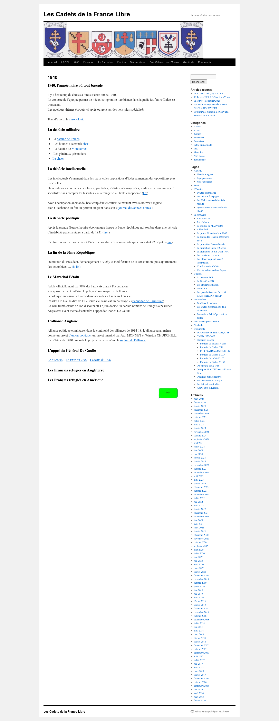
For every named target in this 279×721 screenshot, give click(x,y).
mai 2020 (198, 560)
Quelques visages (205, 339)
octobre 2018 (200, 615)
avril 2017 (199, 667)
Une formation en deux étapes (211, 269)
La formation (105, 62)
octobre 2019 (200, 582)
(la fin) (76, 266)
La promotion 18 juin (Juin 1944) (213, 251)
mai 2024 (198, 453)
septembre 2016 (201, 685)
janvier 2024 (200, 461)
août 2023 (198, 476)
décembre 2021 (201, 512)
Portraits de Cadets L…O (212, 354)
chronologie (76, 119)
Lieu (196, 148)
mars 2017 (199, 671)
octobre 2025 (200, 417)
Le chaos (58, 158)
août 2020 (198, 549)
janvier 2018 (200, 641)
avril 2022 (199, 505)
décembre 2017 (201, 645)
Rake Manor (203, 222)
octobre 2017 (200, 648)
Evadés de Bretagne (206, 192)
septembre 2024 (201, 439)
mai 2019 (198, 593)
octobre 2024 (200, 435)
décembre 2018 (201, 608)
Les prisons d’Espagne (208, 196)
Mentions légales (205, 174)
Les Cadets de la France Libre (87, 13)
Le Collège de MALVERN (210, 225)
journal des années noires (134, 207)
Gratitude (188, 62)
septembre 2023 (201, 472)
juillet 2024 (199, 446)
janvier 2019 (200, 604)
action (197, 130)
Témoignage (199, 159)
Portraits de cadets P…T (212, 358)
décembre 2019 (201, 575)
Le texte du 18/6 (100, 360)
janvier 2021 (200, 531)
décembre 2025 (201, 409)
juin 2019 (198, 590)
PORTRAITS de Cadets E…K (215, 350)
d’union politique (80, 335)
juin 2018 (198, 626)
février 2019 (200, 601)
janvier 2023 (200, 483)
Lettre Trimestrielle (203, 144)
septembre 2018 (201, 619)
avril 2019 (199, 597)
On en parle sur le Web (208, 365)
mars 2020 (199, 568)
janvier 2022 (200, 509)
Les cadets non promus (208, 255)
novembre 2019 (201, 579)
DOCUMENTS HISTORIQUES (213, 332)
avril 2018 (199, 630)
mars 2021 (199, 527)
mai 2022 (198, 501)
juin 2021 (198, 520)
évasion (197, 133)
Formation (199, 141)
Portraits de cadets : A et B (213, 343)
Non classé (199, 155)
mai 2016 (198, 689)
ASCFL (65, 62)
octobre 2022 (200, 490)
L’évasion (88, 62)
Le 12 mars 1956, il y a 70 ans (208, 93)
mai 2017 (198, 663)
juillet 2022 (199, 498)
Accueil (52, 62)
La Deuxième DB (205, 281)
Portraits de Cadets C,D (211, 347)
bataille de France (68, 139)
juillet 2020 (199, 553)
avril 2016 (199, 693)
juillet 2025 (199, 420)
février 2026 (200, 402)
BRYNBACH (203, 218)
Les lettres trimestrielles (208, 384)
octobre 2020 (200, 542)
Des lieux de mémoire (207, 303)
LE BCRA (202, 288)
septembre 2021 (201, 516)
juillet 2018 (199, 623)
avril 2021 (199, 523)
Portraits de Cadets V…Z (212, 361)
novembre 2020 (201, 538)
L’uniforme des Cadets (208, 266)
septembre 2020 (201, 545)
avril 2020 (199, 564)
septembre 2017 (201, 652)
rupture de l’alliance (133, 340)
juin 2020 (198, 556)
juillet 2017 (199, 660)
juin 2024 (198, 450)
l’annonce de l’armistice (147, 301)
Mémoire (198, 152)
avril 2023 (199, 479)
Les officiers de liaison (208, 284)
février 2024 (200, 457)
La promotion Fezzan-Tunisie (211, 244)
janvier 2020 (200, 571)
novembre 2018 (201, 612)
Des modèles (137, 62)
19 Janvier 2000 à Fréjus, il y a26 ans (212, 97)
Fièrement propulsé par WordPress (212, 711)
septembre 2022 (201, 494)
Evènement (199, 137)
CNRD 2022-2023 (206, 336)
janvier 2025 (200, 428)
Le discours (55, 360)
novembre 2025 (201, 413)
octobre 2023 (200, 468)
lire (145, 193)
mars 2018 (199, 634)
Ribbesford (202, 229)
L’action (121, 62)
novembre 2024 (201, 431)
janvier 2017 (200, 674)
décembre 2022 (201, 487)
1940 (76, 62)
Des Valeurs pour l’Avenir (164, 62)
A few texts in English (208, 387)
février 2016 (200, 700)
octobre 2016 (200, 682)
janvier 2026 (200, 406)
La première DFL (205, 277)
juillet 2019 (199, 586)
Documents (205, 62)
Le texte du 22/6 (76, 360)
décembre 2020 (201, 534)
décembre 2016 (201, 678)
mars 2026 (199, 398)
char (85, 143)
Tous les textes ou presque (209, 380)
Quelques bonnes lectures (209, 376)
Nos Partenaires (204, 181)
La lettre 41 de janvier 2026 (207, 100)
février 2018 (200, 637)
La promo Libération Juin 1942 (212, 233)
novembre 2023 (201, 464)
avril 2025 (199, 424)
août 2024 (198, 442)
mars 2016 (199, 696)
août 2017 (198, 656)
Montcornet (79, 148)
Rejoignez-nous (204, 177)
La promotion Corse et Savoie (211, 247)
